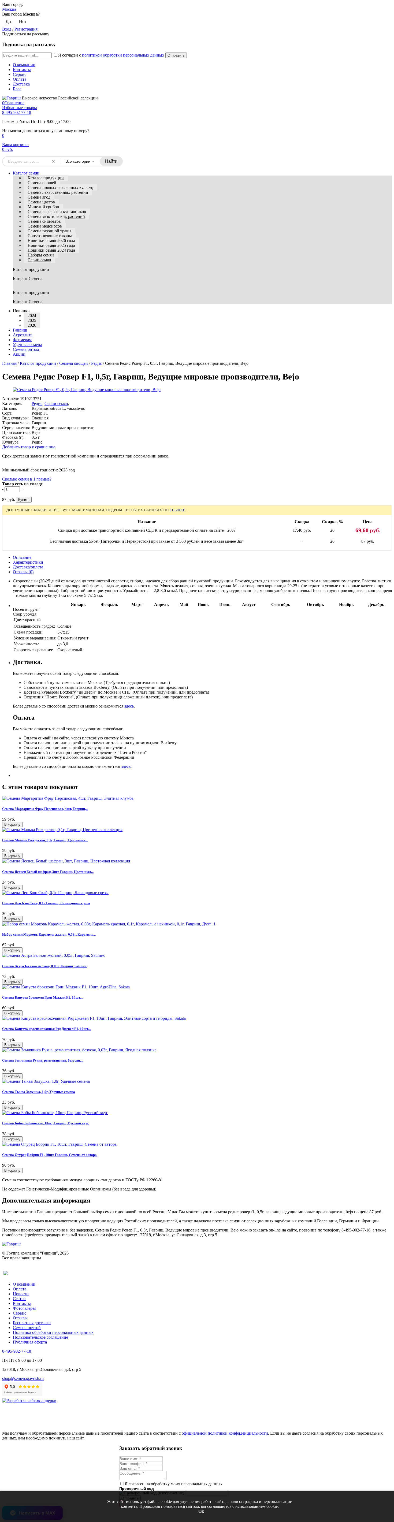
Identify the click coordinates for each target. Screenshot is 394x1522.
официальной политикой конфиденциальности (225, 1433)
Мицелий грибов (43, 206)
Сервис (19, 74)
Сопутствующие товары (50, 235)
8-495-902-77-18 (16, 112)
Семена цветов (41, 202)
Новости (21, 1294)
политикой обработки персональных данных (123, 55)
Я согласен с (111, 55)
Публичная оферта (30, 1342)
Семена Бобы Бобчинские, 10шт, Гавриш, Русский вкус (45, 1123)
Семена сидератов (44, 221)
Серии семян (39, 260)
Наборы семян (41, 255)
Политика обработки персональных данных (53, 1332)
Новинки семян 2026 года (51, 240)
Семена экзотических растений (56, 216)
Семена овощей (42, 182)
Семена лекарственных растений (58, 192)
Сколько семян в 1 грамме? (26, 479)
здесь (129, 706)
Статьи (19, 1298)
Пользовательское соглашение (40, 1337)
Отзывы (20, 1318)
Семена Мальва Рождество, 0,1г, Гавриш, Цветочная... (45, 840)
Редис (96, 363)
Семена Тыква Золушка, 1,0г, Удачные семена (38, 1092)
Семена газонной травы (49, 231)
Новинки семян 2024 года (51, 250)
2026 (32, 325)
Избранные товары (19, 107)
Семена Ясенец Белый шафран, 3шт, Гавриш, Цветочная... (48, 872)
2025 (32, 320)
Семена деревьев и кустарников (57, 211)
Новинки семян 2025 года (51, 245)
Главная (9, 363)
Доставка (21, 84)
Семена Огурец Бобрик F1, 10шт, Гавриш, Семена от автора (49, 1155)
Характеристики (28, 562)
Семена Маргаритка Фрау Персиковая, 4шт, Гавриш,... (45, 809)
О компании (24, 64)
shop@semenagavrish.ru (23, 1378)
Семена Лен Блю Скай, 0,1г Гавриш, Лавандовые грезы (46, 903)
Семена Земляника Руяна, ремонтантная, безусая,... (42, 1060)
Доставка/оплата (28, 567)
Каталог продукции (46, 178)
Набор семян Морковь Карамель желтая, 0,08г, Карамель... (49, 934)
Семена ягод (39, 197)
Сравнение (13, 103)
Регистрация (26, 29)
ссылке (177, 510)
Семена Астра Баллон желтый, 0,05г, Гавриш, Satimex (44, 966)
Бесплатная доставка (32, 1322)
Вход (6, 29)
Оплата (19, 79)
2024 (32, 315)
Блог (17, 89)
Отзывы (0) (23, 572)
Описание (22, 557)
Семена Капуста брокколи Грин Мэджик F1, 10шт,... (42, 997)
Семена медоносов (45, 226)
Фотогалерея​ (24, 1308)
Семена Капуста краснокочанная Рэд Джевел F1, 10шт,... (46, 1029)
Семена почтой (27, 1327)
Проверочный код (136, 1488)
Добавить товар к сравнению (28, 447)
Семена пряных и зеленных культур (60, 187)
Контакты (22, 69)
